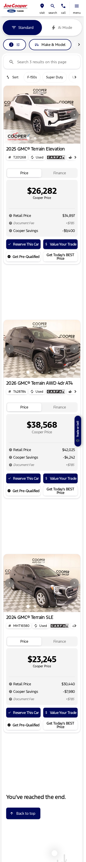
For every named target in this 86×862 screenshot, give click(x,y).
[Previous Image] (9, 114)
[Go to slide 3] (42, 138)
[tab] (24, 173)
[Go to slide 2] (35, 138)
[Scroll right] (79, 45)
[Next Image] (74, 114)
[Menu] (76, 6)
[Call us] (63, 6)
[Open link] (56, 157)
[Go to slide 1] (28, 138)
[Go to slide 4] (49, 138)
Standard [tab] (26, 27)
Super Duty (54, 77)
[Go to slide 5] (56, 138)
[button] (42, 8)
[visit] (42, 6)
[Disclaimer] (10, 215)
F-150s (32, 77)
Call (63, 13)
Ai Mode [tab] (65, 27)
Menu (77, 13)
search (53, 13)
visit (42, 13)
